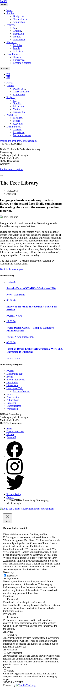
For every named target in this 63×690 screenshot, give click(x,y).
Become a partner (22, 62)
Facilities (17, 45)
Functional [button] (8, 596)
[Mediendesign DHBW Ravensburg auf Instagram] (14, 473)
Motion (16, 36)
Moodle (10, 434)
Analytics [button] (8, 631)
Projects (10, 25)
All (14, 27)
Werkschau (12, 408)
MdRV (3, 1)
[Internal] (11, 437)
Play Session (12, 397)
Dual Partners (13, 54)
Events (9, 376)
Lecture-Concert (21, 391)
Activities (18, 51)
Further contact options (11, 169)
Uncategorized (13, 405)
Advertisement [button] (10, 649)
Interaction (18, 33)
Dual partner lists (15, 431)
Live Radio (12, 382)
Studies (10, 13)
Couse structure (21, 19)
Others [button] (6, 667)
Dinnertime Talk (14, 373)
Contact (5, 68)
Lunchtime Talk (14, 388)
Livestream (12, 385)
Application (19, 22)
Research (11, 403)
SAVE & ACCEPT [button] (13, 682)
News (9, 10)
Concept (17, 57)
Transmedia (19, 39)
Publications (12, 400)
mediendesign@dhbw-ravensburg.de (18, 140)
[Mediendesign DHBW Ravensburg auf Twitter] (15, 488)
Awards (10, 370)
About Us (11, 42)
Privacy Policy (13, 494)
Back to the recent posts (12, 269)
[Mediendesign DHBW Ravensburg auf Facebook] (14, 456)
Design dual (19, 16)
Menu (3, 4)
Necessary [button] (8, 572)
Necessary (12, 575)
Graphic (17, 30)
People (16, 48)
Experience (18, 60)
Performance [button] (9, 613)
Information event (15, 379)
